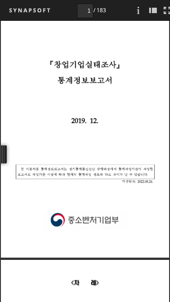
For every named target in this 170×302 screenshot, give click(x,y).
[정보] (138, 10)
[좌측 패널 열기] (153, 10)
